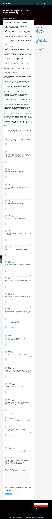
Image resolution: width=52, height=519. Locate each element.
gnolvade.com (21, 289)
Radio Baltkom (40, 42)
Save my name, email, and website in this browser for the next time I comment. (18, 487)
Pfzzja (9, 447)
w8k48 (9, 318)
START (37, 3)
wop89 (9, 367)
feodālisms (37, 34)
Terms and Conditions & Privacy (37, 517)
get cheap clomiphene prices (21, 155)
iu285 (9, 168)
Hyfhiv (9, 417)
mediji (40, 39)
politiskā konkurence (42, 41)
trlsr (9, 246)
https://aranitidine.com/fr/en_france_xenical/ (12, 330)
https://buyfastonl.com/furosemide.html (24, 296)
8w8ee (9, 184)
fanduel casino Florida (23, 437)
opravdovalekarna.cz (8, 430)
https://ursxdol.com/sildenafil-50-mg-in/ (24, 304)
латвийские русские (39, 48)
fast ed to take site (22, 233)
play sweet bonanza (18, 403)
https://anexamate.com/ (16, 203)
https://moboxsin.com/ (14, 218)
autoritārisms (37, 30)
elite (39, 33)
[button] (48, 3)
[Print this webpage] (1, 263)
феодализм (39, 49)
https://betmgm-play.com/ (15, 386)
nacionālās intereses (38, 40)
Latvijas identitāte (38, 38)
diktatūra (41, 32)
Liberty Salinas (10, 308)
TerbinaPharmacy (28, 371)
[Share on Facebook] (1, 255)
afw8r (9, 326)
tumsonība (44, 43)
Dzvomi (9, 409)
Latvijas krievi (43, 38)
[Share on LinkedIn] (1, 260)
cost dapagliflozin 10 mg (17, 346)
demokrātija (38, 31)
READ (44, 3)
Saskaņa (41, 43)
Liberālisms (37, 39)
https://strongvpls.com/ (20, 280)
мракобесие (44, 48)
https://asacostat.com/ (14, 354)
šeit (27, 22)
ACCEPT (29, 517)
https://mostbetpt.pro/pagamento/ (10, 451)
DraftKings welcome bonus (13, 420)
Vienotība (44, 44)
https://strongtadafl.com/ (20, 264)
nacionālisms (43, 39)
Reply (30, 158)
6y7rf (9, 293)
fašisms (46, 33)
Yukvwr (9, 383)
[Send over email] (1, 262)
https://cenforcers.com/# (18, 249)
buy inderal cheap (14, 171)
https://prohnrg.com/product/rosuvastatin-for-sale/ (13, 322)
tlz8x (9, 277)
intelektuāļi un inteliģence (43, 34)
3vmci (9, 151)
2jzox (9, 261)
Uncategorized (39, 27)
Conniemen (9, 335)
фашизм (37, 49)
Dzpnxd (9, 399)
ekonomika (37, 33)
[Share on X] (1, 257)
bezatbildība (41, 30)
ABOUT (41, 3)
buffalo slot (25, 412)
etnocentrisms (42, 33)
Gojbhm (9, 426)
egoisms (44, 32)
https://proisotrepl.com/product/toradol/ (11, 339)
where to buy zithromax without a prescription (21, 187)
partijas (42, 40)
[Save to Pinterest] (1, 259)
